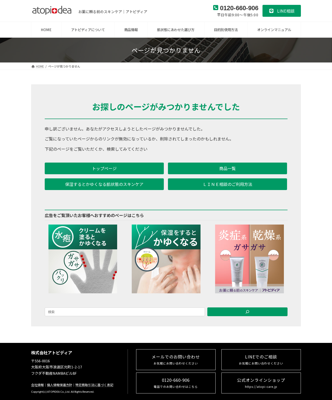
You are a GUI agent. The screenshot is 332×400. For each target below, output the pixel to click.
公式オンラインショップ (261, 383)
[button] (281, 11)
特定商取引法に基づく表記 (94, 385)
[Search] (247, 311)
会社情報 (37, 385)
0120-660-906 (176, 383)
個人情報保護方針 (59, 385)
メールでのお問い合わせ (176, 359)
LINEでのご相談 (261, 359)
